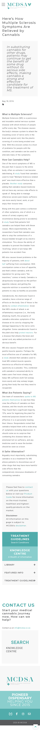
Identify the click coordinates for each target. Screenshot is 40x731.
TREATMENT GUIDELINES (19, 580)
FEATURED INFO (13, 573)
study (17, 174)
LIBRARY (9, 565)
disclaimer (21, 526)
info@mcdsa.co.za (22, 628)
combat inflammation (20, 306)
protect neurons (26, 333)
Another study (16, 184)
